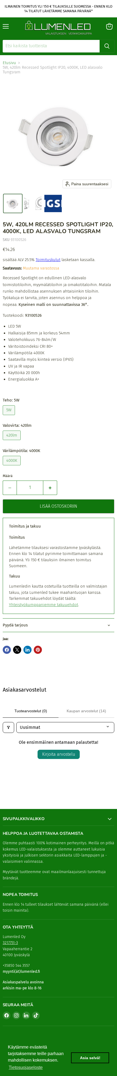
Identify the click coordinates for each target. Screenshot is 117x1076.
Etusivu (9, 63)
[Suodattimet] (8, 727)
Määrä (8, 476)
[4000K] (12, 466)
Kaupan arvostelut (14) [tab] (86, 711)
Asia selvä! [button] (90, 1058)
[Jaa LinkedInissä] (27, 650)
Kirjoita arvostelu (58, 754)
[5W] (9, 416)
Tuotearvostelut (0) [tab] (30, 711)
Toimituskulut (48, 259)
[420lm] (12, 441)
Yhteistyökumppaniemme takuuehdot (43, 604)
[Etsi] (107, 46)
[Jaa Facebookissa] (7, 650)
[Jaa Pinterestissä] (38, 650)
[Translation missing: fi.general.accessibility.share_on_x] (17, 650)
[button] (13, 203)
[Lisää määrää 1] (50, 488)
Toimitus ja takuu (25, 526)
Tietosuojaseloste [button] (26, 1067)
